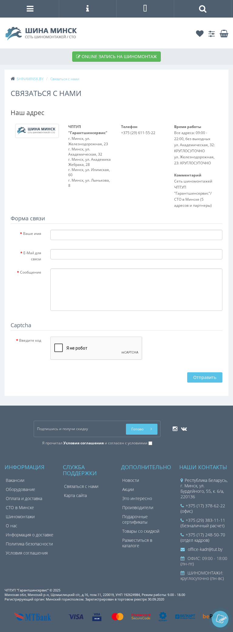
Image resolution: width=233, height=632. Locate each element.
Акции (128, 489)
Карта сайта (75, 495)
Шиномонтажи (20, 516)
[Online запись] (220, 619)
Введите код (30, 340)
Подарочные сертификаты (135, 519)
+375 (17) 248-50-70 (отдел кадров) (203, 537)
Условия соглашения (27, 553)
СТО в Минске (20, 507)
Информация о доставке (29, 535)
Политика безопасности (29, 544)
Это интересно (137, 498)
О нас (11, 525)
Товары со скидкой (140, 531)
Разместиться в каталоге (137, 542)
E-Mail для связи (32, 256)
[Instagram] (173, 427)
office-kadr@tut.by (204, 549)
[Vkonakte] (182, 427)
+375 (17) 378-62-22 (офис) (203, 508)
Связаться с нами (81, 486)
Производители (137, 507)
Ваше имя (32, 233)
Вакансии (15, 480)
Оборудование (20, 489)
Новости (130, 480)
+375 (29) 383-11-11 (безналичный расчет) (203, 522)
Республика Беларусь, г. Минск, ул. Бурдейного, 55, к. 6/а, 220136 (204, 488)
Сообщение (30, 272)
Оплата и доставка (24, 498)
